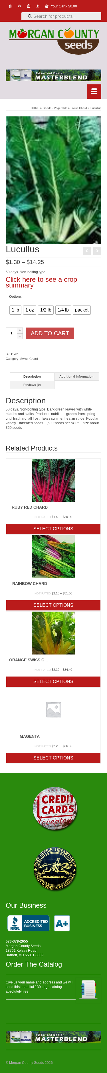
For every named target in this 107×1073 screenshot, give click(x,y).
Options (15, 297)
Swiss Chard (29, 358)
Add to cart (50, 333)
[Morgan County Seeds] (53, 41)
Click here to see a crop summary (41, 282)
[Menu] (94, 91)
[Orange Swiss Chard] (97, 251)
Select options (53, 528)
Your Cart (63, 6)
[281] (53, 180)
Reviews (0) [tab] (32, 384)
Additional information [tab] (76, 376)
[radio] (15, 310)
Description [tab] (32, 376)
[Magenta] (87, 251)
